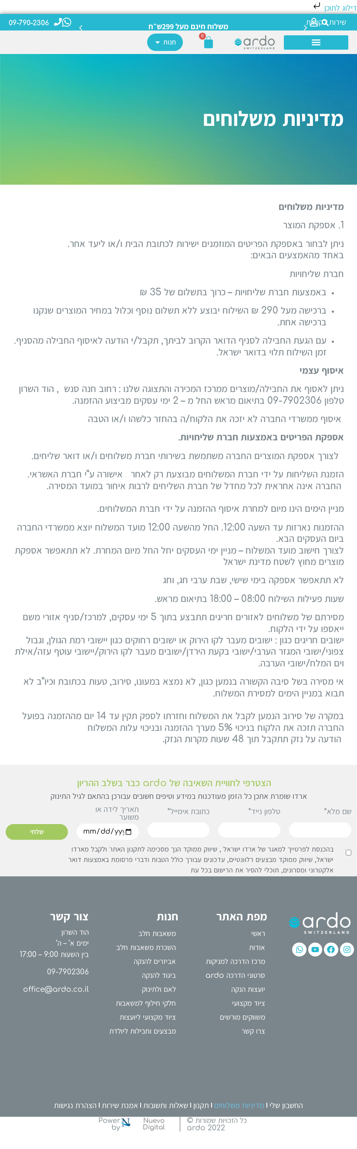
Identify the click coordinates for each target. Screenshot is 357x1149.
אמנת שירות (120, 1105)
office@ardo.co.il (56, 989)
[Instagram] (347, 949)
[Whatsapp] (299, 949)
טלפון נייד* (264, 812)
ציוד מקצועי (248, 1003)
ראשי (258, 933)
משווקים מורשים (242, 1017)
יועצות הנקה (248, 989)
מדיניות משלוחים (239, 1105)
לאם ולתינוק (159, 989)
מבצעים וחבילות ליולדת (142, 1031)
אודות (257, 947)
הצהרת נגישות (75, 1105)
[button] (80, 20)
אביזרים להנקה (155, 961)
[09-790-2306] (58, 22)
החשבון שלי (286, 1105)
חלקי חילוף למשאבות (146, 1003)
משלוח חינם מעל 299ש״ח (188, 26)
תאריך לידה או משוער (117, 813)
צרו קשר (253, 1031)
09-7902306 (68, 972)
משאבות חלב (157, 933)
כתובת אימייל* (188, 812)
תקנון (201, 1105)
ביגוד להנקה (159, 975)
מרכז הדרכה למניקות (235, 961)
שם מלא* (337, 812)
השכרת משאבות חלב (146, 947)
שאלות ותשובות (165, 1105)
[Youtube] (315, 949)
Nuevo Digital (154, 1124)
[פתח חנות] (157, 42)
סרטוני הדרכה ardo (235, 975)
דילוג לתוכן (339, 7)
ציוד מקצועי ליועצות (148, 1017)
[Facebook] (331, 949)
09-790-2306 (29, 23)
